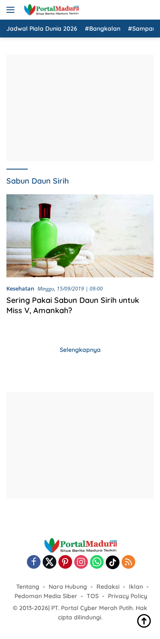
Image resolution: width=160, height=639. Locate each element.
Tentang (27, 586)
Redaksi (107, 586)
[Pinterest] (65, 562)
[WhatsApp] (97, 562)
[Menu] (12, 10)
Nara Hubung (68, 586)
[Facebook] (34, 562)
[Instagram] (81, 562)
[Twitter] (49, 562)
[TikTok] (112, 562)
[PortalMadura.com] (50, 10)
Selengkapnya (80, 350)
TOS (93, 596)
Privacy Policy (127, 596)
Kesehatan (20, 288)
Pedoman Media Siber (46, 596)
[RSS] (128, 562)
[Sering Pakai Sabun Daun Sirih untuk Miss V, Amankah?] (80, 235)
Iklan (136, 586)
